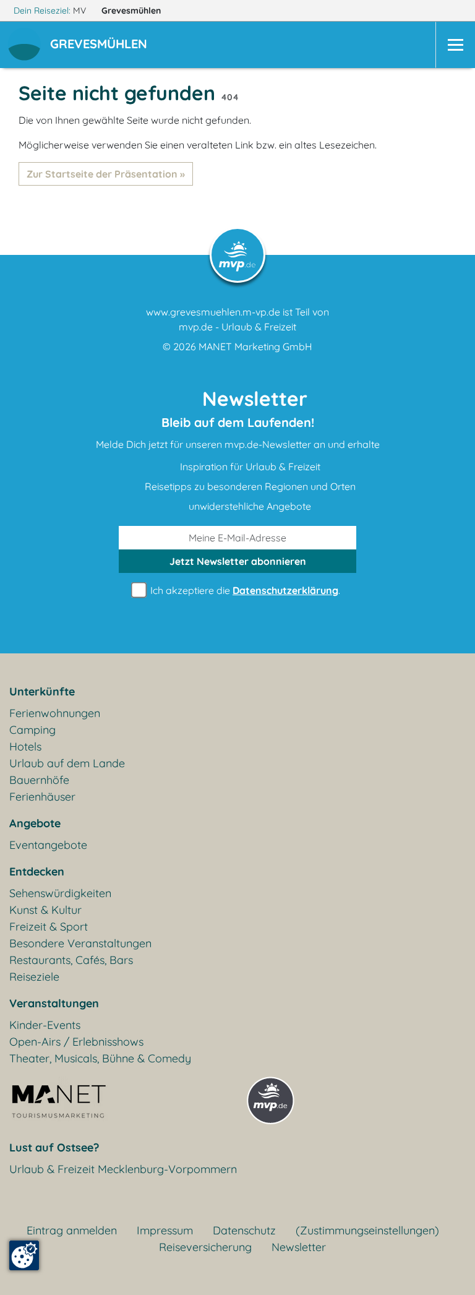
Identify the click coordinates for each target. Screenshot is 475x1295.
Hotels (25, 746)
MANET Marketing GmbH (255, 346)
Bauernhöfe (39, 780)
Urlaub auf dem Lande (67, 763)
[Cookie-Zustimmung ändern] (24, 1255)
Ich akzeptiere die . (244, 590)
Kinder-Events (44, 1025)
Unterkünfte (42, 691)
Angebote (35, 823)
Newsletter (299, 1247)
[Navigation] (455, 45)
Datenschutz (244, 1230)
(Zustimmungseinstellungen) (367, 1230)
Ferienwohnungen (54, 713)
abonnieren (237, 561)
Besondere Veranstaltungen (80, 943)
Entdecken (36, 871)
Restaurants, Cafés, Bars (71, 960)
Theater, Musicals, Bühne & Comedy (100, 1058)
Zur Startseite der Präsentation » (106, 174)
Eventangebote (48, 845)
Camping (32, 730)
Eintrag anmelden (72, 1230)
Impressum (165, 1230)
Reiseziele (34, 977)
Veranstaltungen (54, 1003)
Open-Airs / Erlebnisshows (76, 1042)
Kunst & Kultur (45, 910)
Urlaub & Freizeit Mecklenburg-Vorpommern (123, 1169)
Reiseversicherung (205, 1247)
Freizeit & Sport (48, 926)
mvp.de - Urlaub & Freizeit (237, 327)
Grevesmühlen (132, 10)
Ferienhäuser (42, 796)
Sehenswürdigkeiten (60, 893)
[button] (101, 45)
